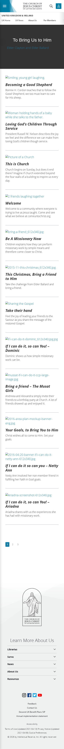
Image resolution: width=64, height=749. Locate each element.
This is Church (17, 163)
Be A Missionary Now (23, 238)
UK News (19, 20)
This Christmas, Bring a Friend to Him (30, 276)
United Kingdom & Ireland (17, 16)
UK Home (6, 20)
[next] (23, 544)
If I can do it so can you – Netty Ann (31, 467)
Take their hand (18, 310)
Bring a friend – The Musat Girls (27, 388)
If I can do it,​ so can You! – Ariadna (27, 504)
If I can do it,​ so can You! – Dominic (27, 348)
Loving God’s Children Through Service (31, 126)
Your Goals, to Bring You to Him (31, 429)
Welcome (13, 203)
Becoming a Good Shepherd (28, 84)
